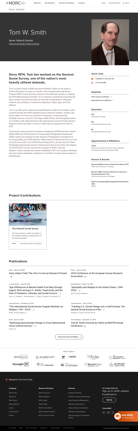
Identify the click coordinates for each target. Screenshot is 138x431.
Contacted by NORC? (114, 3)
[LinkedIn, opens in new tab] (108, 412)
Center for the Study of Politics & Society (24, 44)
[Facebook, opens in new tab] (103, 412)
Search (127, 3)
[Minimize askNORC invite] (136, 413)
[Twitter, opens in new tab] (112, 412)
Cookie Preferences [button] (69, 428)
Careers (103, 3)
